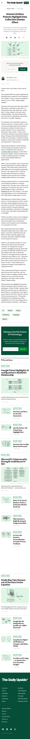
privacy (18, 310)
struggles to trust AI (14, 248)
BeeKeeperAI (5, 191)
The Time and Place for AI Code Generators (20, 413)
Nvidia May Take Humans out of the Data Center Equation (13, 582)
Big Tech (20, 8)
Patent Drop (10, 8)
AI (3, 310)
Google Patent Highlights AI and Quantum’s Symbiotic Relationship (15, 372)
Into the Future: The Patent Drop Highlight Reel (20, 430)
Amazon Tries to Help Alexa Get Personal (21, 445)
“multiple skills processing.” (9, 152)
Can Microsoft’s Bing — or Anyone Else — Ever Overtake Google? (20, 661)
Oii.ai (18, 191)
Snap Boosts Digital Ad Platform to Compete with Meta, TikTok (20, 643)
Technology (16, 314)
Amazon (10, 310)
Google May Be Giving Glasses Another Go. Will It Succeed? (19, 624)
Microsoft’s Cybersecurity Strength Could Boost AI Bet (14, 461)
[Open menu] (2, 3)
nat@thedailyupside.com (12, 80)
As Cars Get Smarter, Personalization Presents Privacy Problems (19, 539)
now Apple (17, 235)
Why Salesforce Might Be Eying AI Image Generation (19, 521)
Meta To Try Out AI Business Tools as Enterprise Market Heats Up (20, 503)
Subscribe (23, 69)
